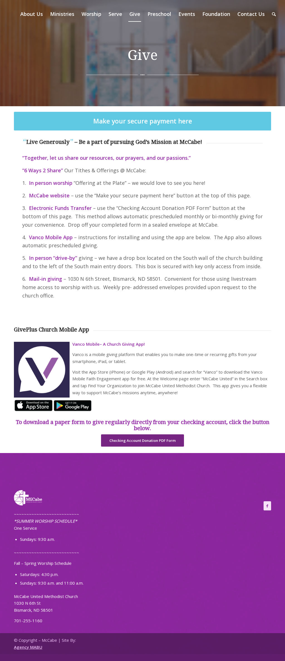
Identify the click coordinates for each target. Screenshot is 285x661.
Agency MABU (28, 647)
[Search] (273, 14)
